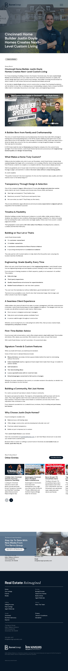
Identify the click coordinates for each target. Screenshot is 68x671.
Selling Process (9, 604)
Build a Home (39, 596)
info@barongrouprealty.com (13, 639)
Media (7, 596)
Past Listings (9, 607)
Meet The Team (40, 604)
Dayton (7, 620)
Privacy (37, 613)
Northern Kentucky (10, 618)
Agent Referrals (40, 598)
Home (6, 589)
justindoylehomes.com (27, 437)
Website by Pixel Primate (11, 660)
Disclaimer (38, 618)
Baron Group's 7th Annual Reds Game (51, 478)
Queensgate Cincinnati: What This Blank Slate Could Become (33, 478)
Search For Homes (40, 593)
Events (7, 593)
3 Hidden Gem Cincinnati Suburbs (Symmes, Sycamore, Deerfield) (13, 478)
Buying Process (40, 591)
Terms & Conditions (41, 615)
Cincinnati (8, 615)
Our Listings (8, 591)
